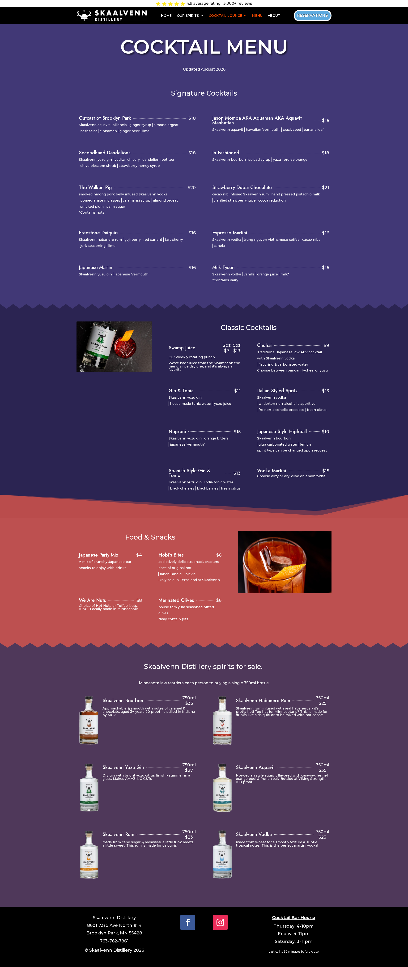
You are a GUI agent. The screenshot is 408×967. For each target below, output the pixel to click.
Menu (257, 16)
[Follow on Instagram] (220, 922)
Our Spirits (188, 16)
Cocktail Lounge (225, 16)
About (274, 16)
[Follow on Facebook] (187, 922)
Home (166, 16)
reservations (312, 15)
